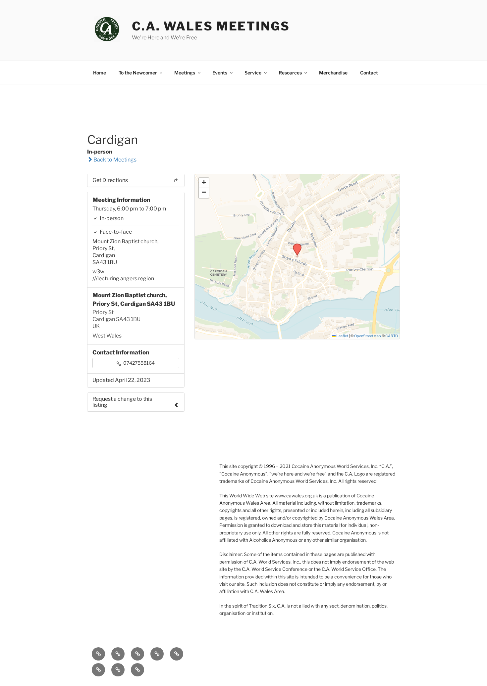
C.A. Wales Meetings (211, 26)
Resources (290, 72)
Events (219, 72)
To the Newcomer (138, 72)
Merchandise (333, 72)
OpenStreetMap (367, 336)
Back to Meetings (114, 160)
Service (252, 72)
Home (99, 72)
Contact (369, 72)
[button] (295, 246)
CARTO (391, 336)
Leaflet (342, 336)
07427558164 (138, 363)
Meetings (184, 72)
